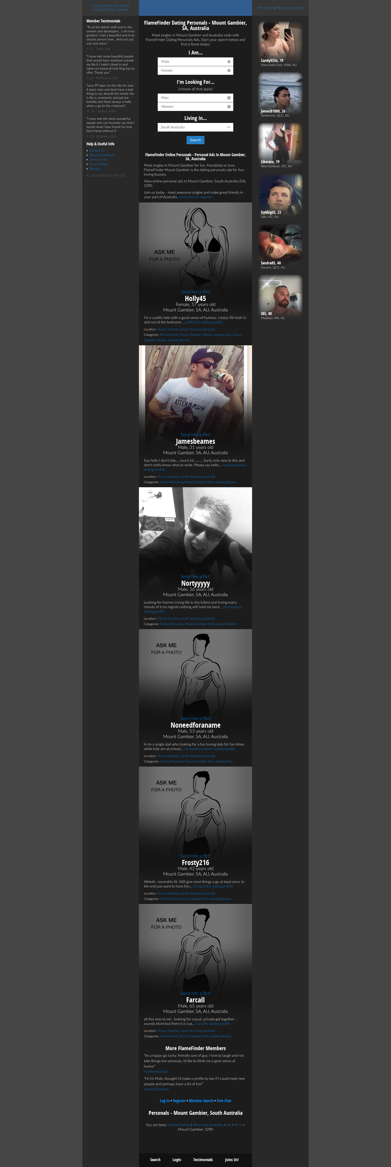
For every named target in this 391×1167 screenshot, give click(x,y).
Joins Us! (232, 1159)
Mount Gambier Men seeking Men (208, 761)
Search (155, 1159)
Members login (268, 7)
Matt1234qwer (157, 1089)
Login (177, 1159)
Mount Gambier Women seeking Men (205, 334)
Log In (164, 1100)
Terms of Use (98, 159)
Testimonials (203, 1159)
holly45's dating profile (204, 322)
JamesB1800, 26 (273, 111)
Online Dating (178, 1125)
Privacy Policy (98, 164)
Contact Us (97, 150)
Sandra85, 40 (271, 263)
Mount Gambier (168, 329)
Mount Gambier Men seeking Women (210, 482)
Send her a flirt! (195, 292)
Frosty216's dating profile (213, 886)
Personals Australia (208, 1125)
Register (179, 1100)
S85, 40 (266, 313)
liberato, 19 (270, 162)
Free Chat (224, 1100)
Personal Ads (169, 334)
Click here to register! (195, 197)
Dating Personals (171, 624)
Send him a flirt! (196, 435)
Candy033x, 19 (272, 60)
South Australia (191, 329)
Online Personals (171, 482)
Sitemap (94, 168)
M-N (238, 1125)
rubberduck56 (156, 1071)
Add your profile (292, 7)
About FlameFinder (102, 155)
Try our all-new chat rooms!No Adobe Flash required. (111, 7)
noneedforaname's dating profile (209, 749)
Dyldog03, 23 (271, 212)
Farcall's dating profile (213, 1024)
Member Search (201, 1100)
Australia (209, 329)
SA (229, 1125)
